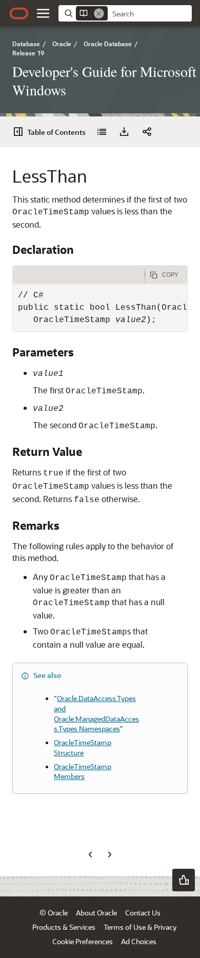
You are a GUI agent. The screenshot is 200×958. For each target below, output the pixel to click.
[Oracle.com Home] (19, 13)
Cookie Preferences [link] (82, 941)
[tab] (79, 275)
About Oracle (96, 912)
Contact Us (143, 912)
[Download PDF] (124, 132)
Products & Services (63, 927)
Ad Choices (138, 941)
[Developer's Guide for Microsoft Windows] (101, 132)
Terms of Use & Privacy (140, 927)
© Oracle (53, 912)
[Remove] (99, 13)
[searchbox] (149, 14)
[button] (43, 13)
